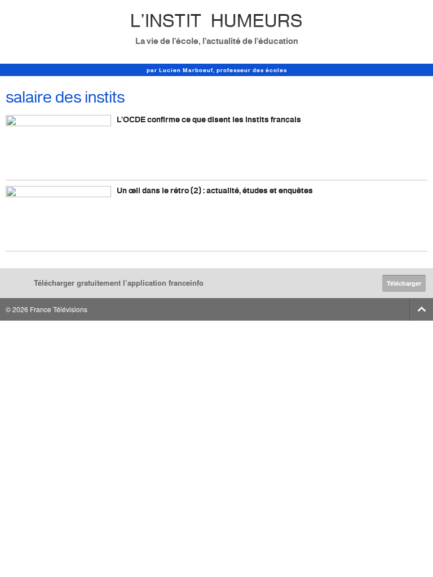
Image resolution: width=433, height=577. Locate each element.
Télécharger (404, 283)
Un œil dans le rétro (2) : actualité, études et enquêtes (215, 190)
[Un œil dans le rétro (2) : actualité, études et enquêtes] (58, 215)
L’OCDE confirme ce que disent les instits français (209, 119)
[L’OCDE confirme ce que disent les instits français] (58, 144)
